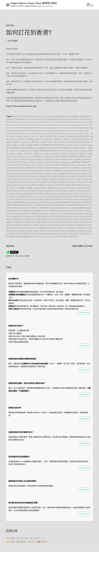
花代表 (11, 199)
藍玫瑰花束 (70, 205)
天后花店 (63, 154)
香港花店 (9, 231)
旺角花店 (77, 171)
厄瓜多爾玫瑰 (28, 148)
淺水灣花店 (36, 182)
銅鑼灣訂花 (10, 222)
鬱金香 (12, 234)
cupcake (34, 122)
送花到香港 (27, 217)
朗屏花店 (17, 174)
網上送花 (17, 196)
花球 (79, 199)
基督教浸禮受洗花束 (42, 151)
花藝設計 (9, 202)
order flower (10, 134)
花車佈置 (21, 202)
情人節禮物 (63, 165)
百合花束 (66, 188)
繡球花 (23, 196)
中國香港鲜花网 (83, 136)
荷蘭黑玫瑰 (16, 205)
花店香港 (46, 199)
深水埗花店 (85, 179)
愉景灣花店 (22, 168)
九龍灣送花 (34, 142)
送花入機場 (84, 214)
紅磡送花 (41, 194)
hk (70, 128)
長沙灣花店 (74, 222)
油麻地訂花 (62, 179)
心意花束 (37, 165)
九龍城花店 (66, 139)
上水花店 (26, 136)
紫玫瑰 (48, 194)
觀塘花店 (82, 208)
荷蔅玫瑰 (86, 202)
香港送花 (43, 231)
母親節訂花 (74, 176)
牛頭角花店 (42, 185)
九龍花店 (42, 142)
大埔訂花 (11, 154)
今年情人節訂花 (53, 142)
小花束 (14, 159)
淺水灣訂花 (45, 182)
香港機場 (79, 228)
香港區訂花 (62, 228)
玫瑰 (67, 185)
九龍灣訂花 (25, 142)
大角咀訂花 (46, 154)
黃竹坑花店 (64, 237)
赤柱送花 (9, 214)
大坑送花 (83, 151)
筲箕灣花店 (14, 191)
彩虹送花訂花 (28, 165)
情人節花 (71, 165)
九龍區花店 (38, 139)
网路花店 (54, 196)
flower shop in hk (85, 125)
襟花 (19, 208)
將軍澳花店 (74, 156)
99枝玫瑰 (48, 119)
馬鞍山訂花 (74, 231)
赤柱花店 (80, 211)
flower (14, 125)
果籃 (68, 174)
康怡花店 (67, 162)
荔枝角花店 (59, 202)
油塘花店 (45, 179)
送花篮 (43, 219)
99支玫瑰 (50, 116)
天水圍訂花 (81, 154)
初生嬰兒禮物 (59, 145)
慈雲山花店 (64, 168)
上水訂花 (33, 136)
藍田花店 (78, 205)
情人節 (44, 165)
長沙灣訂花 (83, 222)
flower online (46, 125)
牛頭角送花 (60, 185)
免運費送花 (37, 145)
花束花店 (69, 199)
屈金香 (64, 159)
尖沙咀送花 (57, 159)
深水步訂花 (18, 182)
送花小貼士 (10, 25)
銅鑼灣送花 (19, 222)
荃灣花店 (28, 202)
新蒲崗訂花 (49, 171)
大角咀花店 (37, 154)
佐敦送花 (77, 142)
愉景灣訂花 (31, 168)
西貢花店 (60, 208)
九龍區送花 (57, 139)
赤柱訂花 (87, 211)
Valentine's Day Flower (51, 134)
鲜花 (71, 234)
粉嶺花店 (57, 191)
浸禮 (78, 179)
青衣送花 (51, 225)
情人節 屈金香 (53, 165)
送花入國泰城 (65, 214)
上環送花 (63, 136)
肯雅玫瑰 (81, 196)
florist (75, 122)
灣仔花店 (79, 182)
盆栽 (72, 188)
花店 (27, 199)
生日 (15, 188)
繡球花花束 (31, 196)
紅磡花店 (26, 194)
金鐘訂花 (71, 219)
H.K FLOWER (12, 41)
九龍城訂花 (75, 139)
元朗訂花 (15, 145)
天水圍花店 (72, 154)
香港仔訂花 (34, 228)
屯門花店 (9, 162)
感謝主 (56, 168)
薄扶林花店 (47, 205)
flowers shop (37, 128)
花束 (63, 199)
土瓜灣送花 (22, 151)
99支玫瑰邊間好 (20, 119)
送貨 (57, 219)
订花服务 (51, 211)
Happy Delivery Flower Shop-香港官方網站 (34, 3)
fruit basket (47, 128)
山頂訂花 (39, 162)
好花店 (51, 156)
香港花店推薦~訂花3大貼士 (82, 246)
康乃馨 (61, 162)
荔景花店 (51, 202)
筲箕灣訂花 (23, 191)
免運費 (29, 145)
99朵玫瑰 (30, 119)
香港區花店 (53, 228)
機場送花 (43, 176)
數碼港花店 (77, 168)
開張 (13, 225)
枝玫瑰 (73, 174)
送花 (42, 214)
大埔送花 (19, 154)
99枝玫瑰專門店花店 (60, 119)
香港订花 (24, 231)
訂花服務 (23, 211)
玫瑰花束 (86, 185)
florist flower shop (85, 122)
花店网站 (39, 199)
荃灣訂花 (36, 202)
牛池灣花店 (32, 185)
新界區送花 (23, 171)
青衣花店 (36, 225)
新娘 (84, 168)
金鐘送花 (78, 219)
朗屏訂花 (25, 174)
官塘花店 (58, 156)
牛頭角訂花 (51, 185)
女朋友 (46, 156)
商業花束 (42, 148)
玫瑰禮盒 (72, 185)
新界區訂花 (14, 171)
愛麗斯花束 (49, 168)
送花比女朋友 (26, 219)
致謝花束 (88, 196)
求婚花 (8, 179)
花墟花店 (21, 199)
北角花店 (68, 145)
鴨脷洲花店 (27, 237)
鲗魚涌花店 (55, 234)
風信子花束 (72, 225)
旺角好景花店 (69, 171)
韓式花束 (64, 225)
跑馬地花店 (18, 214)
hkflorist (75, 128)
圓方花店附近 (80, 148)
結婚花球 (65, 194)
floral (70, 122)
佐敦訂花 (70, 142)
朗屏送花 (32, 174)
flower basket (23, 125)
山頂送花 (46, 162)
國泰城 (64, 148)
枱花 (78, 174)
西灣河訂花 (35, 208)
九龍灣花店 (16, 142)
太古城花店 (22, 156)
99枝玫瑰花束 (84, 119)
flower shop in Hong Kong (15, 128)
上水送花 (41, 136)
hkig (80, 128)
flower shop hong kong (69, 125)
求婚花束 (15, 179)
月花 (12, 174)
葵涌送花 (39, 205)
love (66, 131)
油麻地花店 (53, 179)
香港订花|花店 (33, 231)
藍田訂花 (86, 205)
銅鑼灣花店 (87, 219)
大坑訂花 (76, 151)
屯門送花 (24, 162)
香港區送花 (71, 228)
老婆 (75, 196)
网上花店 (39, 196)
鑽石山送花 (65, 222)
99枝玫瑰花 (73, 119)
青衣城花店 (27, 225)
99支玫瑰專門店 (61, 116)
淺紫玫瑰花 (63, 182)
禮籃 (7, 191)
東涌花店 (47, 174)
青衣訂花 (43, 225)
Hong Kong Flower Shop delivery (32, 131)
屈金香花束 (79, 159)
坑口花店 (30, 151)
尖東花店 (30, 159)
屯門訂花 (17, 162)
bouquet (27, 122)
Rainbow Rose (21, 134)
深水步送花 (27, 182)
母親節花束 (65, 176)
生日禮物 (21, 188)
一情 (86, 134)
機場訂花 (36, 176)
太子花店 (30, 156)
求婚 (90, 176)
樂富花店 (21, 176)
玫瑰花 (79, 185)
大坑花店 (68, 151)
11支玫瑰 (24, 116)
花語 (15, 202)
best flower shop (16, 122)
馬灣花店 (50, 231)
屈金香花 (71, 159)
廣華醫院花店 (77, 162)
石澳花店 (78, 188)
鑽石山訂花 (56, 222)
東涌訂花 (55, 174)
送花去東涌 (56, 217)
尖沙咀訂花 (47, 159)
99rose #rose (40, 116)
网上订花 (46, 196)
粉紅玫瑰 (80, 191)
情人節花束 (79, 165)
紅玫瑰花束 (18, 194)
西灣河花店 (26, 208)
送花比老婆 (36, 219)
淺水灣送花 (54, 182)
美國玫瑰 (61, 196)
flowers (29, 128)
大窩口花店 (27, 154)
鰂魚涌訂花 (37, 234)
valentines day (66, 134)
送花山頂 (84, 217)
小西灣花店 (22, 159)
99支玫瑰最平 (84, 116)
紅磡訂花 (34, 194)
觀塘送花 (11, 211)
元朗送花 (22, 145)
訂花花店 (31, 211)
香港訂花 (17, 231)
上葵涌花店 (72, 136)
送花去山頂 (47, 217)
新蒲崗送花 (58, 171)
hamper (66, 128)
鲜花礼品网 (83, 234)
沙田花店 (22, 179)
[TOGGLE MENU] (7, 4)
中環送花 (21, 139)
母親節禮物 (56, 176)
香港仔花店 (25, 228)
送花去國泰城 (37, 217)
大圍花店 (61, 151)
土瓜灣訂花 (12, 151)
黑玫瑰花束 (73, 237)
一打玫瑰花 (18, 136)
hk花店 (85, 128)
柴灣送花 (13, 176)
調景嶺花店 (39, 211)
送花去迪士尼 (75, 217)
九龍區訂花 (47, 139)
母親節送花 (83, 176)
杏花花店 (40, 174)
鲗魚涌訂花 (64, 234)
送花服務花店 (15, 219)
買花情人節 (71, 211)
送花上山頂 (49, 214)
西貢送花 (75, 208)
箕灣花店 (41, 191)
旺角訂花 (85, 171)
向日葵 (36, 148)
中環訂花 (13, 139)
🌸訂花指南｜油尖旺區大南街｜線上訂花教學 (23, 538)
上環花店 (48, 136)
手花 (71, 168)
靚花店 (57, 225)
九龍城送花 (84, 139)
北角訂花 (76, 145)
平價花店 (54, 162)
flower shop (55, 125)
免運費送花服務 (48, 145)
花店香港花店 (56, 199)
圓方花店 (71, 148)
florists (8, 125)
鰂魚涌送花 (46, 234)
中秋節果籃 (29, 139)
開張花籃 (19, 225)
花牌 (75, 199)
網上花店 (80, 194)
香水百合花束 (15, 228)
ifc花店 (48, 131)
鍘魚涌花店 (28, 222)
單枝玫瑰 (57, 148)
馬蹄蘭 (57, 231)
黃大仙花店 (37, 237)
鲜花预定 (19, 237)
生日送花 (36, 188)
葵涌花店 (24, 205)
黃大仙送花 (55, 237)
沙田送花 (37, 179)
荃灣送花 (43, 202)
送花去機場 (65, 217)
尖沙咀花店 (38, 159)
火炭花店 (15, 185)
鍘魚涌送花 (38, 222)
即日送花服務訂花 (15, 148)
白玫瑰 (55, 188)
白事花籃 (49, 188)
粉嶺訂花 (65, 191)
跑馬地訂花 (27, 214)
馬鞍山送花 (83, 231)
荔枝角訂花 (68, 202)
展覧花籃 (87, 159)
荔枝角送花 (77, 202)
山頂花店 (31, 162)
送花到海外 (18, 217)
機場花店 (28, 176)
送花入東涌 (75, 214)
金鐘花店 (63, 219)
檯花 (49, 176)
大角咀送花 (55, 154)
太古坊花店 (12, 156)
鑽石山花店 (47, 222)
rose (29, 134)
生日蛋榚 (28, 188)
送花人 (56, 214)
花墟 (16, 199)
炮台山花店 (23, 185)
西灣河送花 (44, 208)
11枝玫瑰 (31, 116)
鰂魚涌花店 (27, 234)
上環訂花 (56, 136)
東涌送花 (62, 174)
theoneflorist (37, 134)
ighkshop (54, 131)
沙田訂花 (30, 179)
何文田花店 (86, 142)
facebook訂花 (44, 122)
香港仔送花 (43, 228)
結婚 (59, 194)
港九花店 (72, 182)
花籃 (83, 199)
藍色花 (14, 208)
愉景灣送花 (40, 168)
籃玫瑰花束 (49, 191)
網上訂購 (9, 196)
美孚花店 (69, 196)
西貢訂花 (67, 208)
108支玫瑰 (16, 116)
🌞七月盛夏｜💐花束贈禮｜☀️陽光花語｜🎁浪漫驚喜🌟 (27, 542)
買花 (65, 211)
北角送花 (83, 145)
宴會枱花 (66, 156)
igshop (61, 131)
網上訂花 (87, 194)
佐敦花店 (62, 142)
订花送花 (59, 211)
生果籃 (42, 188)
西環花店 (52, 208)
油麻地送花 (72, 179)
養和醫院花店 (83, 225)
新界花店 (31, 171)
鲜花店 (75, 234)
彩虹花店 (19, 165)
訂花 (17, 211)
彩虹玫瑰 (11, 165)
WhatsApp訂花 (78, 134)
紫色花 (54, 194)
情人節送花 (12, 168)
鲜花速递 (11, 237)
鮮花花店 (19, 234)
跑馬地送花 (36, 214)
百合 (61, 188)
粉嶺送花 (72, 191)
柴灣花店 (84, 174)
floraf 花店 (63, 122)
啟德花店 (50, 148)
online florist (83, 131)
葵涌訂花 (31, 205)
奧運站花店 (38, 156)
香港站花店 (88, 228)
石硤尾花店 (86, 188)
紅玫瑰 (11, 194)
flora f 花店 (54, 122)
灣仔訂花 (87, 182)
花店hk (32, 199)
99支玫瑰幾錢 (73, 116)
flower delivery (34, 125)
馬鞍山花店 (64, 231)
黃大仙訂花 (46, 237)
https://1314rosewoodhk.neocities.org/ (21, 106)
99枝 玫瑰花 (39, 119)
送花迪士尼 (51, 219)
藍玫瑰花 (61, 205)
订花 (46, 211)
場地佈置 (53, 151)
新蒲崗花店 (40, 171)
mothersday (73, 131)
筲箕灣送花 (32, 191)
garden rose (57, 128)
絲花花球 (72, 194)
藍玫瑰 (55, 205)
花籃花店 (89, 199)
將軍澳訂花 (83, 156)
